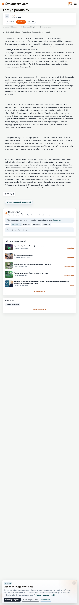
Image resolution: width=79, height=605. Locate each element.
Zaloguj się (57, 220)
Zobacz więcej (39, 291)
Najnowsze (15, 224)
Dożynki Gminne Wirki (12, 304)
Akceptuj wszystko (12, 600)
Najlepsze (36, 224)
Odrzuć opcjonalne (30, 600)
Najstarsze (26, 224)
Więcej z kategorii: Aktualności (19, 202)
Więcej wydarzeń (39, 309)
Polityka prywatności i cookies (45, 595)
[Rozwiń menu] (75, 4)
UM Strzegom (14, 27)
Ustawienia (45, 600)
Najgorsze (46, 224)
